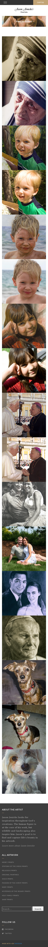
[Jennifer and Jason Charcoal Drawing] (24, 504)
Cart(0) (40, 2)
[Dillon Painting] (24, 147)
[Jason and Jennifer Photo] (24, 548)
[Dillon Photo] (24, 192)
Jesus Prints (7, 879)
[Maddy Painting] (24, 682)
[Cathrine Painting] (24, 326)
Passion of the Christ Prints (14, 883)
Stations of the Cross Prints (15, 866)
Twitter (8, 933)
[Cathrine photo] (24, 370)
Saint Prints (7, 899)
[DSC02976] (24, 771)
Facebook (8, 929)
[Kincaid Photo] (24, 281)
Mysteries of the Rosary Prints (16, 891)
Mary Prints (7, 887)
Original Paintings (10, 875)
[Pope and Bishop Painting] (24, 415)
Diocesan (18, 943)
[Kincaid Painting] (24, 237)
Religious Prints (9, 870)
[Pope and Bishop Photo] (24, 459)
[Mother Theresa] (24, 58)
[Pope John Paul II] (24, 638)
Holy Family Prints (10, 895)
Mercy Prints (8, 862)
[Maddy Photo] (24, 727)
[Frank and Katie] (24, 593)
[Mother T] (24, 103)
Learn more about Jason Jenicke (18, 845)
